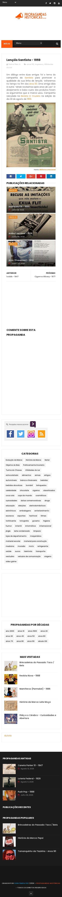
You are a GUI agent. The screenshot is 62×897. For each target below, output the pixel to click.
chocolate (24, 490)
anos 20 (13, 217)
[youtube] (59, 3)
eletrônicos (11, 510)
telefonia (28, 551)
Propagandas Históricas (48, 883)
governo (36, 521)
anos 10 (21, 631)
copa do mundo (25, 495)
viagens (47, 556)
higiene (46, 521)
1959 (29, 99)
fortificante (11, 521)
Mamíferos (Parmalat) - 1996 (34, 688)
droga (47, 500)
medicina (10, 546)
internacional (45, 526)
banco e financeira (28, 480)
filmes (43, 516)
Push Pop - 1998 (26, 791)
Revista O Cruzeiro (30, 96)
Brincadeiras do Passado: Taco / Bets (38, 824)
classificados (49, 490)
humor (9, 526)
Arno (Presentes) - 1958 (21, 260)
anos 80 (20, 641)
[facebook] (46, 3)
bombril (29, 485)
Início (7, 43)
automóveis (11, 480)
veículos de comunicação (29, 556)
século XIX (42, 641)
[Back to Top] (31, 893)
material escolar (13, 541)
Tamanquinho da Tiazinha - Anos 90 (37, 851)
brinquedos (41, 485)
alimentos (26, 475)
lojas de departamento (16, 536)
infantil (18, 526)
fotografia (24, 521)
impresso (39, 64)
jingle (8, 531)
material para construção (35, 541)
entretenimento (41, 510)
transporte (40, 551)
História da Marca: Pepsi (30, 838)
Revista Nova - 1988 (29, 675)
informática (30, 526)
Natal (47, 460)
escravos (10, 516)
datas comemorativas (31, 500)
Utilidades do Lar (32, 470)
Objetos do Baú (13, 465)
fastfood (33, 516)
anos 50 (30, 64)
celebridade (11, 490)
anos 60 (41, 636)
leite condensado (22, 531)
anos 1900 (32, 631)
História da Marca (33, 460)
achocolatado (12, 475)
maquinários (35, 536)
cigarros (36, 490)
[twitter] (50, 3)
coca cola (10, 495)
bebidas (44, 480)
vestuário (10, 556)
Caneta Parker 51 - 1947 (30, 765)
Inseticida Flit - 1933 (19, 206)
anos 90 (30, 641)
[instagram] (54, 3)
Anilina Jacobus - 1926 (20, 233)
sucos (17, 551)
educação (10, 505)
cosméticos (41, 495)
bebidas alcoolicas (14, 485)
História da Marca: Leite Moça (35, 702)
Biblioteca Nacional (47, 170)
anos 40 (20, 636)
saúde (8, 551)
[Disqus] (31, 373)
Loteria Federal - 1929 (29, 778)
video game (11, 561)
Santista (29, 77)
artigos (47, 475)
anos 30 (13, 190)
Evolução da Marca (14, 460)
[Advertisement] (31, 304)
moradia (21, 546)
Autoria (8, 735)
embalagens (25, 510)
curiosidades (11, 500)
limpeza (37, 531)
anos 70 (9, 641)
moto (31, 546)
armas (38, 475)
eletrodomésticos (37, 505)
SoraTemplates (21, 883)
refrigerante (42, 546)
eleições (22, 505)
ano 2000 (10, 631)
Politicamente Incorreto (33, 465)
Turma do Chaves (14, 470)
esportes (21, 516)
